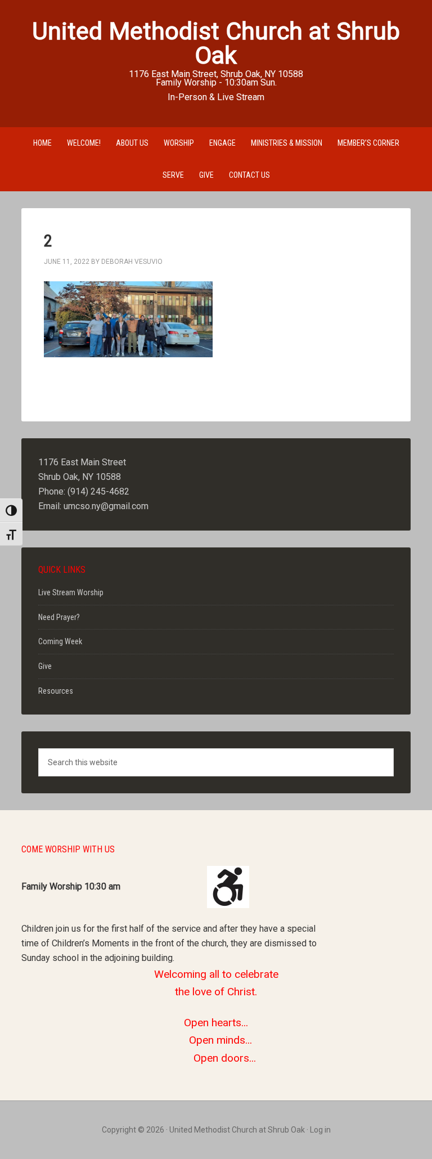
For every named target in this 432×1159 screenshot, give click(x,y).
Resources (55, 690)
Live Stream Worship (71, 592)
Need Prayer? (59, 617)
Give (45, 666)
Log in (320, 1129)
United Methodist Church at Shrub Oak (216, 43)
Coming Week (60, 641)
